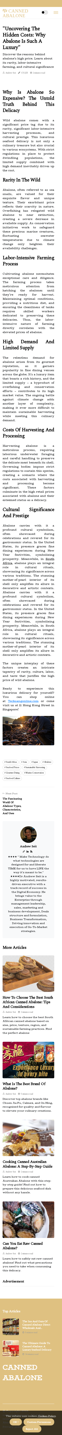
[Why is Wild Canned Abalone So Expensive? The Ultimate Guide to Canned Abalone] (11, 1348)
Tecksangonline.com (23, 701)
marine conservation (35, 772)
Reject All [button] (32, 1429)
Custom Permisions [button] (39, 1422)
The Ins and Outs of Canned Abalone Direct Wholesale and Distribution (36, 1325)
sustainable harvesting (35, 767)
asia (25, 762)
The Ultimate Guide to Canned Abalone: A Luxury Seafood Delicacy (36, 1347)
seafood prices (12, 767)
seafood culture (13, 778)
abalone (47, 762)
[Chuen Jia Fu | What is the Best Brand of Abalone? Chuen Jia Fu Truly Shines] (28, 1060)
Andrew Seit (11, 73)
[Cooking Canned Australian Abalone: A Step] (28, 1138)
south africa (11, 762)
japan (35, 762)
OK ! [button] (15, 1422)
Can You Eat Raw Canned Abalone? (23, 1246)
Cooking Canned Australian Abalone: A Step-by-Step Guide (27, 1164)
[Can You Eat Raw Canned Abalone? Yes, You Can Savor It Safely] (28, 1219)
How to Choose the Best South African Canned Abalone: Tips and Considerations (28, 1002)
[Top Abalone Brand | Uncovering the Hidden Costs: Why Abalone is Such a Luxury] (24, 851)
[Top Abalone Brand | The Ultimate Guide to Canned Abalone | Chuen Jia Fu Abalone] (11, 1327)
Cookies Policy (47, 1416)
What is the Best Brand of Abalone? (24, 1086)
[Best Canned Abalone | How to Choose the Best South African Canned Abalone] (28, 973)
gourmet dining (13, 772)
